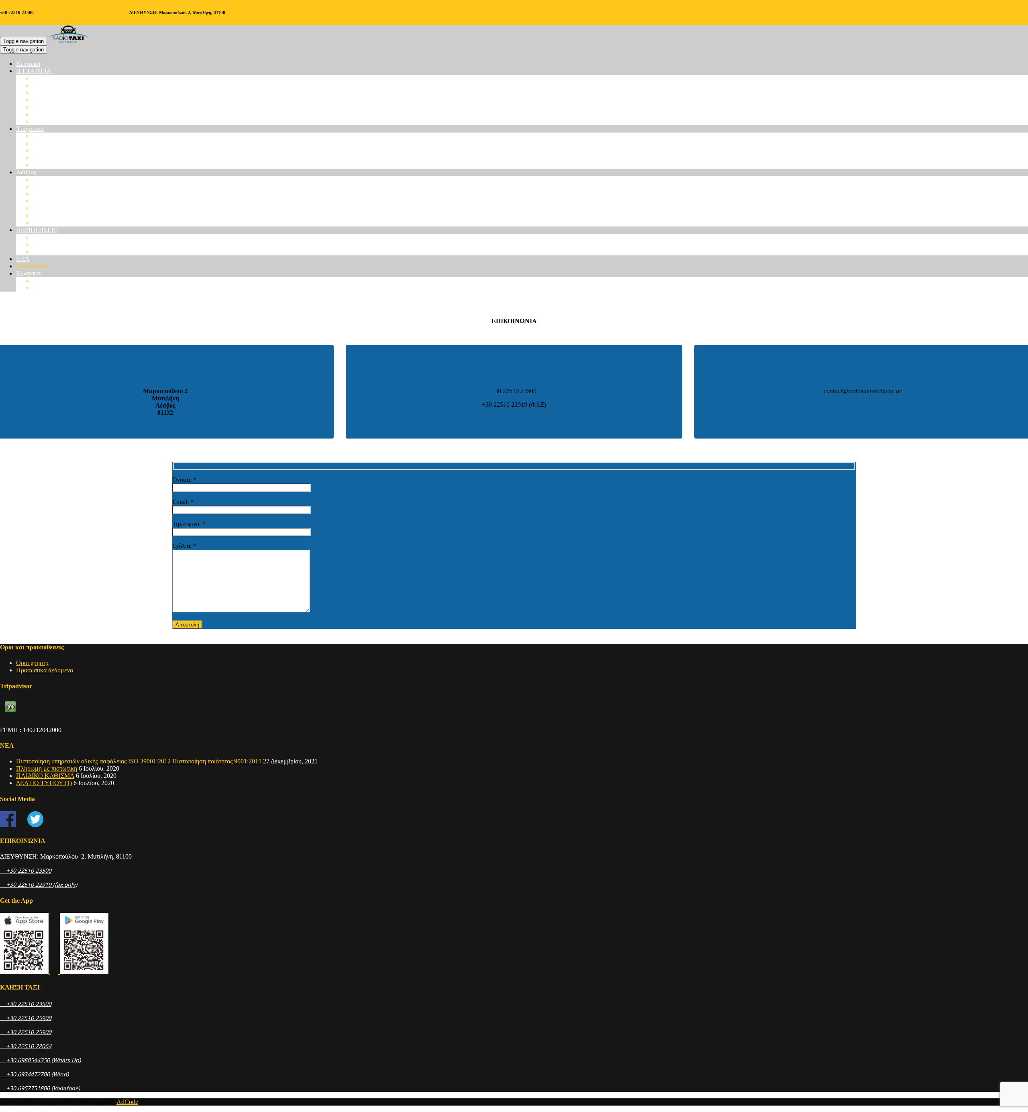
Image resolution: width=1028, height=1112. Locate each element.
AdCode (127, 1101)
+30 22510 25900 (25, 1018)
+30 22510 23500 (25, 870)
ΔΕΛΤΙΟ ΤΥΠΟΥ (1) (44, 782)
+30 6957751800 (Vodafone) (40, 1088)
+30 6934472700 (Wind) (34, 1074)
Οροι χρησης (32, 662)
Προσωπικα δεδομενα (44, 670)
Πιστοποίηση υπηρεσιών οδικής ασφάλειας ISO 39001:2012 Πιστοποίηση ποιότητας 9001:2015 (138, 761)
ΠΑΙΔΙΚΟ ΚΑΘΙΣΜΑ (45, 775)
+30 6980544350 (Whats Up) (40, 1060)
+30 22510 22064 (25, 1046)
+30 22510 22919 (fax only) (38, 884)
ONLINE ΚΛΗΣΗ (541, 3)
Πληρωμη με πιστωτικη (46, 768)
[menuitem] (28, 273)
